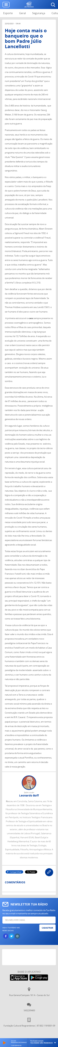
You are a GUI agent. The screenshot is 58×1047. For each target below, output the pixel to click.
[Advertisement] (30, 957)
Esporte (8, 13)
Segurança (38, 13)
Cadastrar (47, 927)
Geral (22, 13)
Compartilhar (16, 872)
